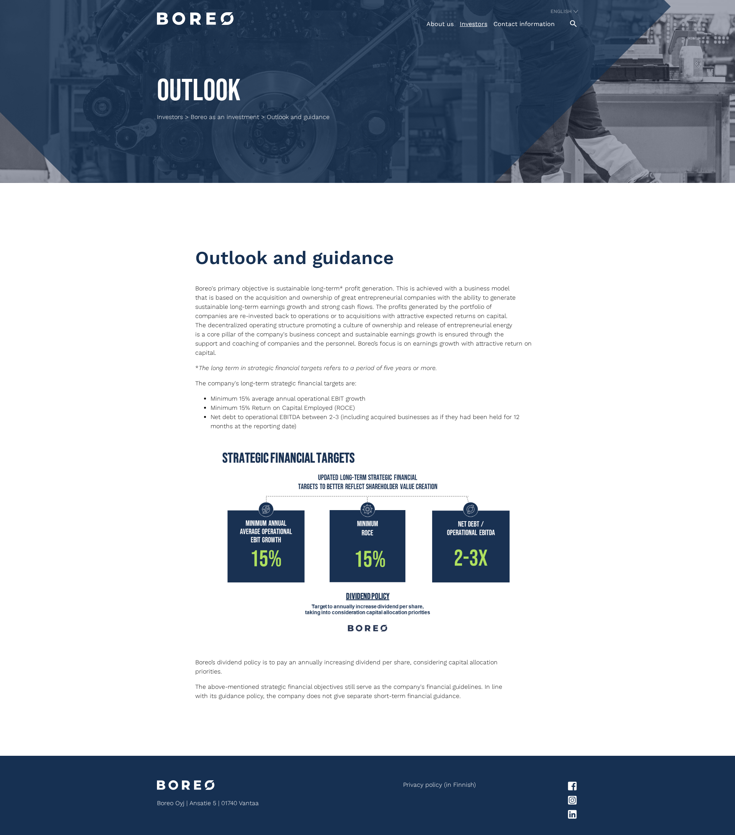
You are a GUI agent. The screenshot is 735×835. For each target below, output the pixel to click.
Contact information (524, 24)
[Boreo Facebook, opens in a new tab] (527, 787)
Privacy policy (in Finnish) (439, 784)
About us (440, 24)
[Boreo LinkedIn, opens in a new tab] (527, 816)
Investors (473, 24)
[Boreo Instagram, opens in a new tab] (527, 801)
